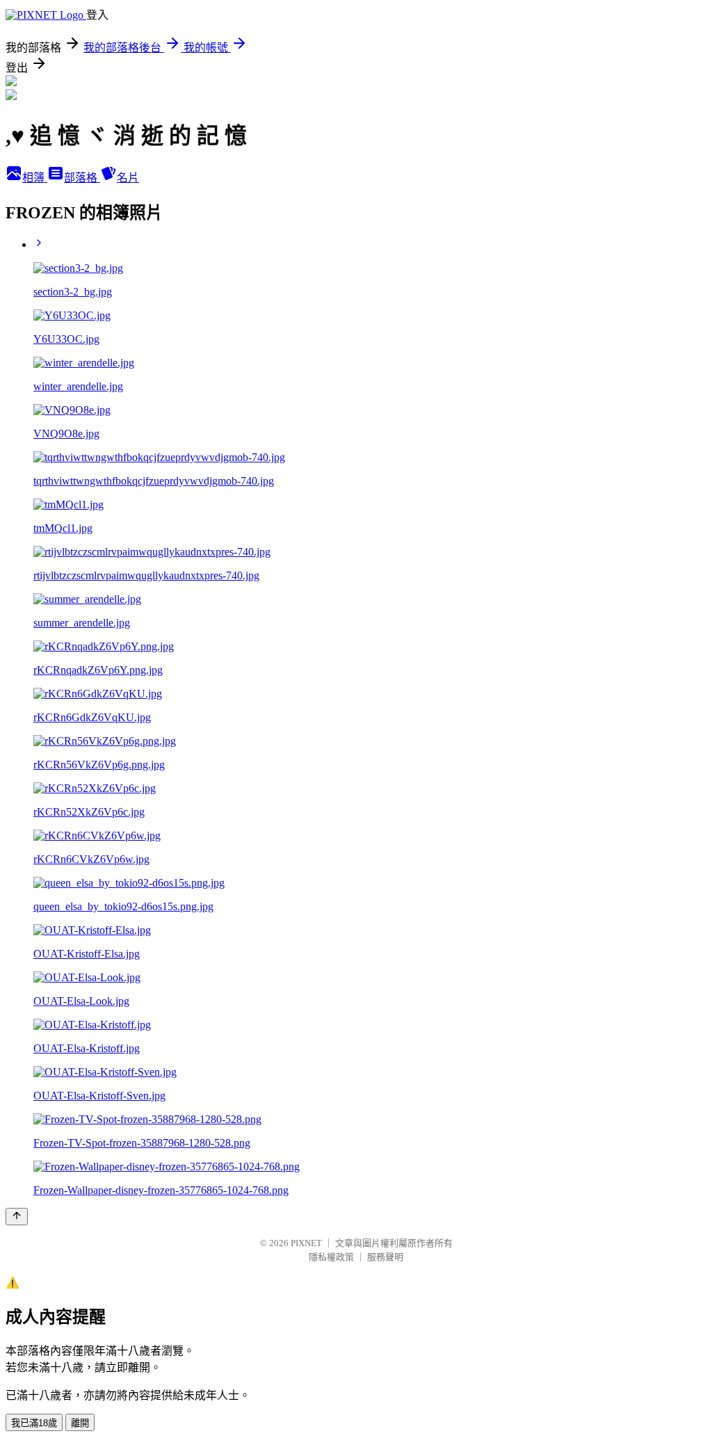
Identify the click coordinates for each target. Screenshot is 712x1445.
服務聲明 (385, 1257)
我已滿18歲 (34, 1423)
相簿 (34, 178)
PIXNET (306, 1243)
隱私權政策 (331, 1257)
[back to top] (17, 1216)
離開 (80, 1423)
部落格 (82, 178)
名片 (128, 178)
